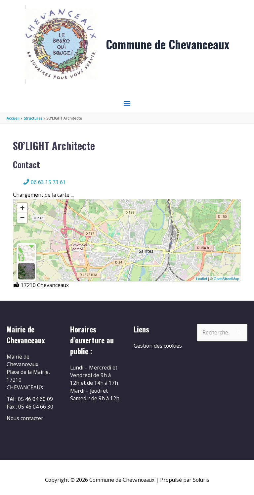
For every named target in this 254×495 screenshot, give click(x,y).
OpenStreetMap (226, 278)
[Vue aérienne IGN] (26, 271)
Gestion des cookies (158, 345)
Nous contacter (25, 418)
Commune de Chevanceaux (167, 44)
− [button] (22, 218)
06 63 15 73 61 (47, 182)
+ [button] (22, 208)
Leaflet (201, 278)
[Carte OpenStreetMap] (26, 253)
